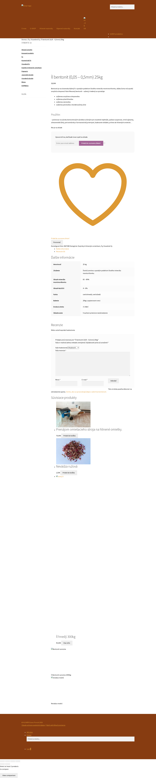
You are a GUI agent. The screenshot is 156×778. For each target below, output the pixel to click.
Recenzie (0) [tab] (60, 251)
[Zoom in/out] (2, 761)
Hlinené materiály (46, 28)
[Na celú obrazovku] (7, 761)
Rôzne (24, 82)
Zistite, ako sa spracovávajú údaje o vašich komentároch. (86, 392)
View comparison (8, 775)
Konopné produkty (28, 53)
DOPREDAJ (25, 86)
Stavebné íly (35, 39)
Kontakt (77, 28)
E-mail (85, 380)
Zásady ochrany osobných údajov (33, 725)
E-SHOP (33, 28)
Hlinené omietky (27, 50)
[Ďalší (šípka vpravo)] (7, 764)
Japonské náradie (27, 75)
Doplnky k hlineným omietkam (89, 246)
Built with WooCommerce (55, 725)
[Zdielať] (12, 761)
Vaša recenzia (60, 350)
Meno (57, 380)
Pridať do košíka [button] (69, 436)
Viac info (66, 643)
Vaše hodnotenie (61, 348)
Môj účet (30, 732)
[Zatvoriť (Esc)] (17, 761)
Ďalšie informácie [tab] (62, 249)
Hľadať (29, 735)
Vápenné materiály (63, 28)
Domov (24, 39)
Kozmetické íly (26, 60)
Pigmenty (25, 71)
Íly (29, 39)
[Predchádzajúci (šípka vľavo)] (2, 764)
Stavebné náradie (27, 78)
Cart (29, 749)
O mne (24, 28)
